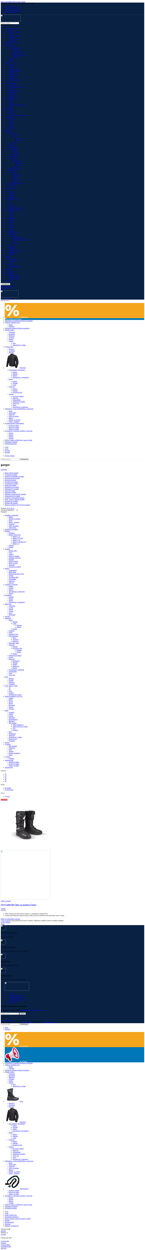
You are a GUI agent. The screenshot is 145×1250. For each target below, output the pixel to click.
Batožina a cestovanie (11, 28)
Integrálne (12, 231)
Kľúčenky (12, 46)
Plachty (11, 103)
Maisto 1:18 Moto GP (19, 55)
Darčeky (7, 44)
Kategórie (4, 469)
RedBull (15, 243)
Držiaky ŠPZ (13, 64)
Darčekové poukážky (11, 42)
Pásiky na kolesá (14, 69)
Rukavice (16, 154)
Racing (7, 256)
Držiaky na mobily (14, 32)
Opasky (11, 170)
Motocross (16, 179)
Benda (11, 325)
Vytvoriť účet (5, 1241)
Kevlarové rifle (17, 161)
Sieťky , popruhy (14, 35)
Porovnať (8, 1224)
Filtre (10, 204)
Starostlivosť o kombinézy (17, 115)
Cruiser (11, 121)
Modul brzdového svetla (16, 87)
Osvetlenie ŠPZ (13, 90)
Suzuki (11, 220)
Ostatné (11, 60)
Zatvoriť (3, 1231)
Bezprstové (16, 174)
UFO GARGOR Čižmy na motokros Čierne (18, 905)
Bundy (11, 133)
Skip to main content (19, 1)
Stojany (11, 106)
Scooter (11, 124)
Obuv (6, 190)
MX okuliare (13, 236)
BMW (11, 213)
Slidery (11, 113)
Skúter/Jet (12, 248)
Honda (11, 216)
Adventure (12, 119)
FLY (14, 241)
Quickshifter (12, 92)
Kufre (10, 34)
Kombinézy (8, 108)
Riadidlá (11, 73)
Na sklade (8, 788)
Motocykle (8, 117)
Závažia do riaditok (15, 80)
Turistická (12, 197)
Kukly (11, 145)
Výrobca (7, 270)
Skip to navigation (7, 1)
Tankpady (12, 78)
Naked (11, 122)
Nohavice (16, 153)
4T (9, 202)
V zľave (7, 796)
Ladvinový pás (13, 147)
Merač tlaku (12, 85)
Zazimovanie (9, 280)
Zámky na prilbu (14, 279)
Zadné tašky (12, 41)
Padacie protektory (14, 266)
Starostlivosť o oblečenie (16, 183)
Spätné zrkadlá (13, 74)
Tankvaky (12, 37)
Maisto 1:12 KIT (18, 51)
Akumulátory (13, 83)
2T (9, 200)
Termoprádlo (13, 184)
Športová (11, 195)
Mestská (11, 192)
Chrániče (11, 144)
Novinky (7, 129)
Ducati (11, 215)
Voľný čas (12, 188)
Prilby (6, 224)
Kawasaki (12, 218)
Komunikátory (13, 232)
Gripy (10, 65)
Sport (10, 126)
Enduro (11, 229)
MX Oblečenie (13, 149)
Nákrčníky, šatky (14, 156)
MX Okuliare (13, 259)
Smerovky (12, 94)
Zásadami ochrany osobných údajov (32, 1010)
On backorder (9, 790)
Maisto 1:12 (16, 50)
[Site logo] (11, 21)
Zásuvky (11, 96)
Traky (10, 186)
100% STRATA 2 (18, 238)
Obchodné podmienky (16, 995)
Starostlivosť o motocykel (17, 105)
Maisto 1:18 (16, 53)
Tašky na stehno (14, 39)
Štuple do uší (13, 252)
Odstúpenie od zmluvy (16, 1000)
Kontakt (11, 1002)
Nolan (3, 924)
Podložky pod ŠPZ (15, 71)
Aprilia (11, 211)
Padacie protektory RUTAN (13, 209)
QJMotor (11, 271)
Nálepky (11, 58)
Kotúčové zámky (14, 275)
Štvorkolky (12, 128)
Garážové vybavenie (11, 97)
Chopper (11, 225)
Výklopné (12, 254)
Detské (15, 177)
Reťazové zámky (14, 277)
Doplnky (7, 62)
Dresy (14, 151)
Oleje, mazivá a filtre (11, 199)
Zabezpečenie (9, 273)
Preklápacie (12, 247)
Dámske (11, 110)
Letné (14, 137)
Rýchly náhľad (5, 922)
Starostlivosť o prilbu (15, 250)
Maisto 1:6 (16, 57)
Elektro (7, 81)
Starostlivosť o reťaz (15, 208)
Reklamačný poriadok (15, 997)
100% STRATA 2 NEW (20, 240)
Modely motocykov (15, 48)
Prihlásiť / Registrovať (12, 1226)
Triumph (11, 222)
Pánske (11, 112)
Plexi (10, 245)
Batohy (11, 30)
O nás (10, 993)
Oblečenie (8, 131)
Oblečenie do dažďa (15, 168)
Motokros (12, 234)
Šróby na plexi (13, 76)
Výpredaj (8, 257)
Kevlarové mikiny (18, 396)
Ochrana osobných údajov (17, 999)
